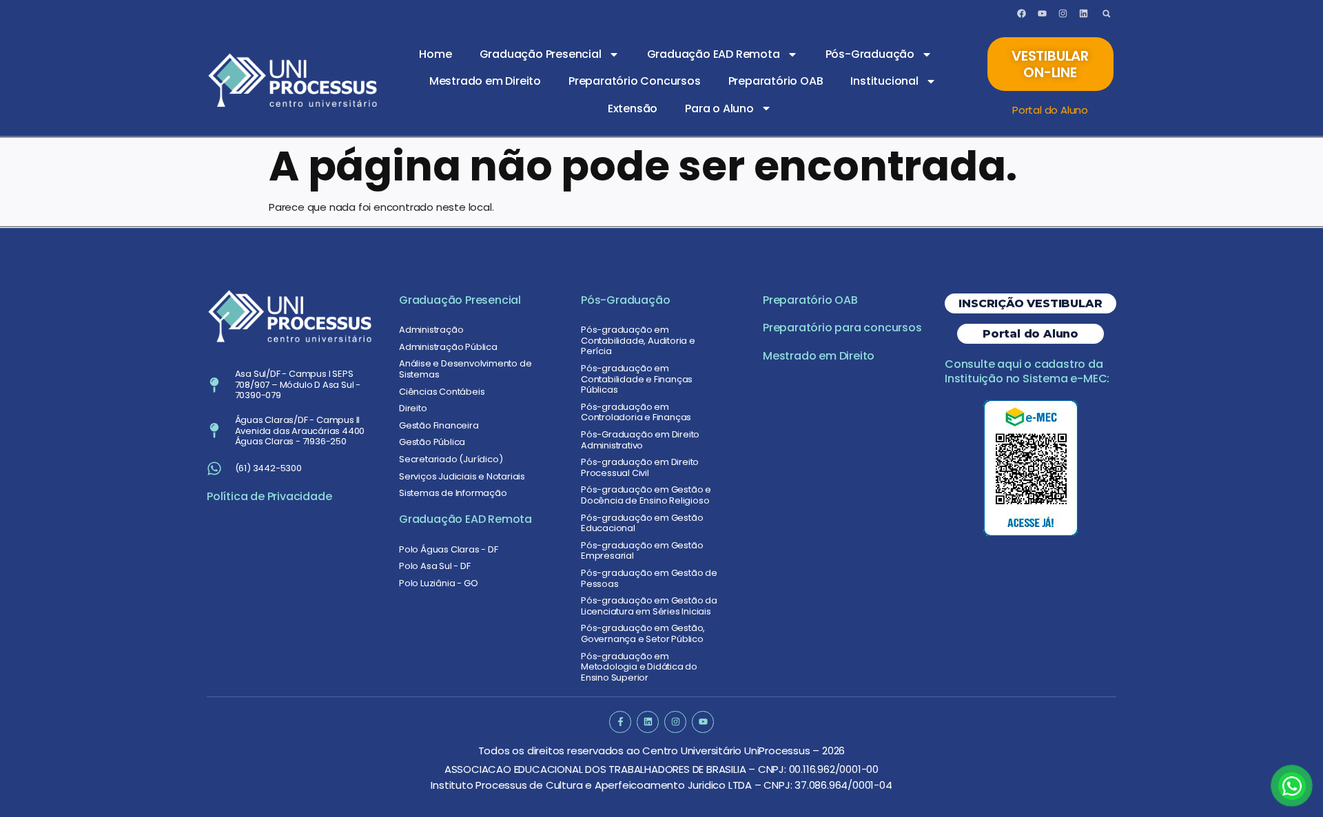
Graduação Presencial (541, 54)
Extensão (632, 108)
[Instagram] (1062, 14)
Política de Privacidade (269, 496)
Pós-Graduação (869, 54)
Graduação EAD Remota (713, 54)
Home (435, 54)
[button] (1106, 13)
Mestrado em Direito (485, 81)
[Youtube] (1042, 14)
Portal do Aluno (1050, 110)
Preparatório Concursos (634, 81)
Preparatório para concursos (842, 327)
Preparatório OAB (775, 81)
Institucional (884, 81)
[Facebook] (1022, 14)
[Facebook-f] (619, 721)
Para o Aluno (719, 108)
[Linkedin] (1083, 14)
